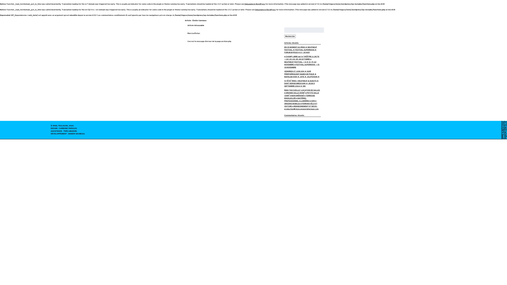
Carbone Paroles (68, 128)
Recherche (290, 36)
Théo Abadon (70, 131)
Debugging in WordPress (255, 4)
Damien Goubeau (76, 134)
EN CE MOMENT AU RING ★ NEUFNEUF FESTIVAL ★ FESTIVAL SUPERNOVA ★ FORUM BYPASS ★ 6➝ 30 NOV (300, 50)
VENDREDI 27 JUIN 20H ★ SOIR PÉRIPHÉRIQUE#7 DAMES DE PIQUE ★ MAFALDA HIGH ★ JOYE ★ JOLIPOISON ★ (302, 74)
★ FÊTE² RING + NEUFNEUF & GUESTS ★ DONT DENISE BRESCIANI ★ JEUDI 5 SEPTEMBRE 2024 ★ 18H (301, 83)
